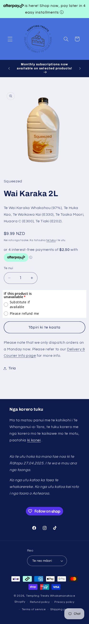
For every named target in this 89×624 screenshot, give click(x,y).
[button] (10, 38)
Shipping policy (61, 609)
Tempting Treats (37, 596)
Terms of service (34, 609)
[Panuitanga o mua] (9, 68)
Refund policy (40, 602)
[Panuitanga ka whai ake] (80, 68)
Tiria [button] (12, 368)
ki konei (34, 440)
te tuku (51, 240)
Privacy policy (64, 602)
